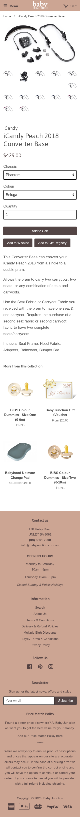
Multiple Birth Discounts (40, 632)
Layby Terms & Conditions (40, 638)
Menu (13, 6)
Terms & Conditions (40, 620)
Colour (8, 186)
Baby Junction (53, 798)
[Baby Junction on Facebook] (29, 667)
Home (7, 16)
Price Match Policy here (46, 735)
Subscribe (65, 701)
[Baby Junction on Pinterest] (40, 667)
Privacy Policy (40, 645)
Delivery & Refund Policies (40, 626)
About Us (40, 613)
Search (40, 607)
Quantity (10, 206)
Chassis (10, 166)
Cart (73, 6)
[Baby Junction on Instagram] (50, 667)
